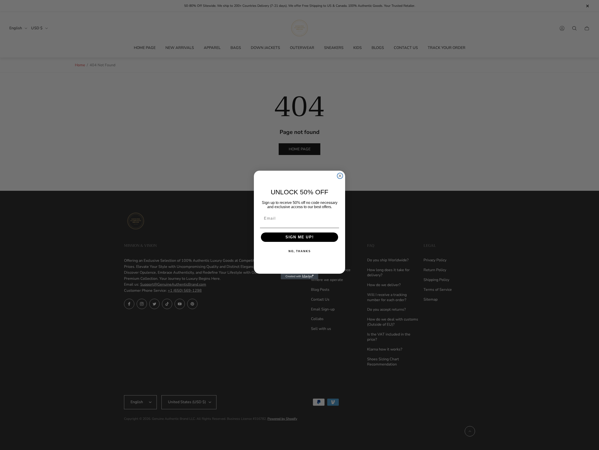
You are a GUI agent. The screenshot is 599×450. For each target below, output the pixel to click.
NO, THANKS (300, 251)
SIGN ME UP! (299, 237)
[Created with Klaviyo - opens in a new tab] (299, 276)
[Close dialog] (340, 176)
